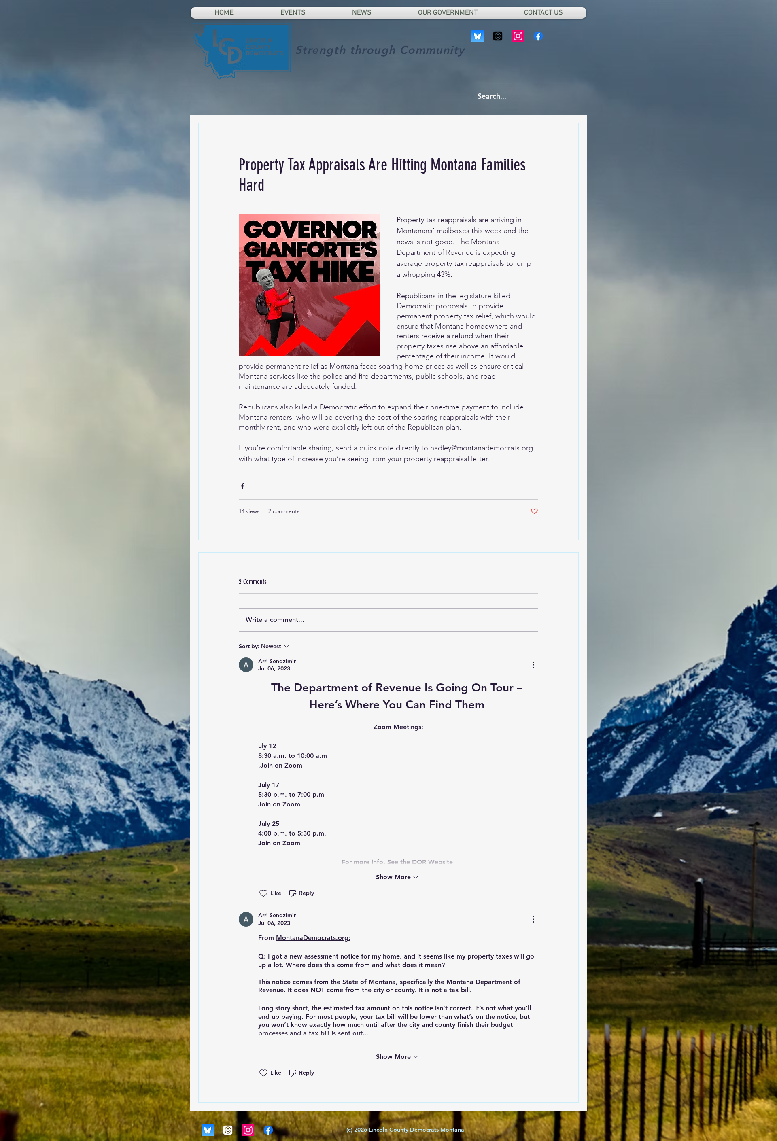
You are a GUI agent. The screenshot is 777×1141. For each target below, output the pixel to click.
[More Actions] (533, 665)
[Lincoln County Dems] (477, 36)
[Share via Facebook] (242, 486)
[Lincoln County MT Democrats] (498, 36)
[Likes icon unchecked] (263, 893)
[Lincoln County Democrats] (538, 36)
